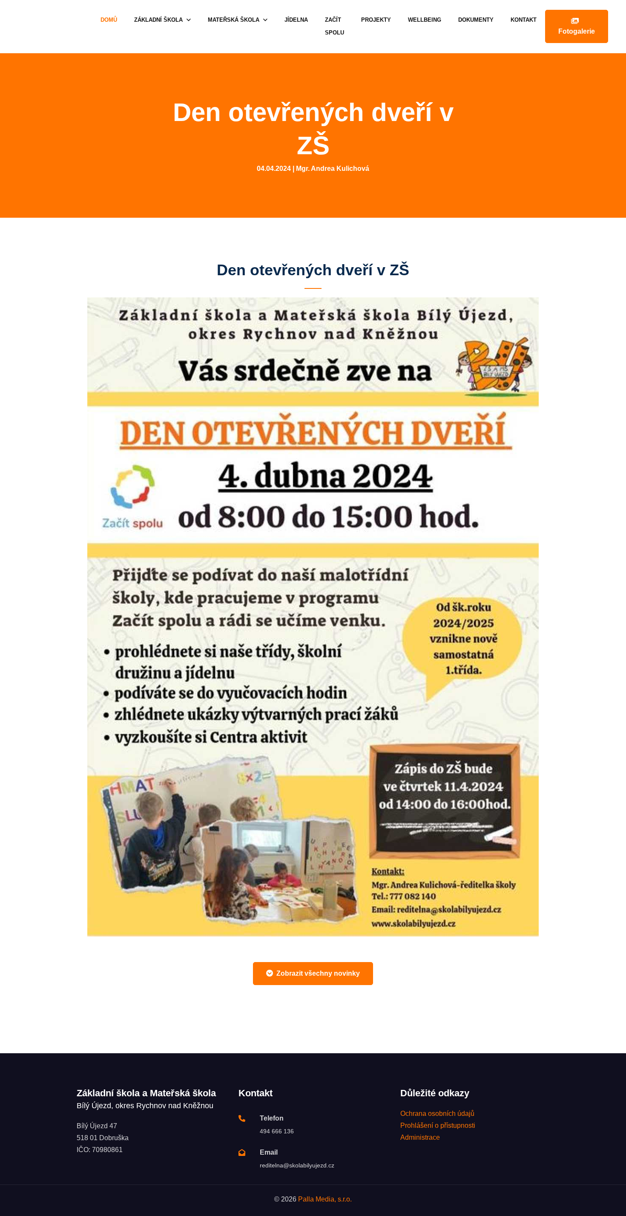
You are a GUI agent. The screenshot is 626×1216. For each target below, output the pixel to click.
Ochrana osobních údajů (437, 1113)
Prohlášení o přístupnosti (437, 1125)
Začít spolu (334, 26)
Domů (109, 20)
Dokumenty (476, 20)
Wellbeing (424, 20)
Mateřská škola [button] (234, 20)
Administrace (420, 1137)
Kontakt (524, 20)
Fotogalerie (576, 31)
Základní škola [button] (159, 20)
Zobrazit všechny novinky (318, 973)
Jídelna (296, 20)
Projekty (376, 20)
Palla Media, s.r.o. (325, 1199)
